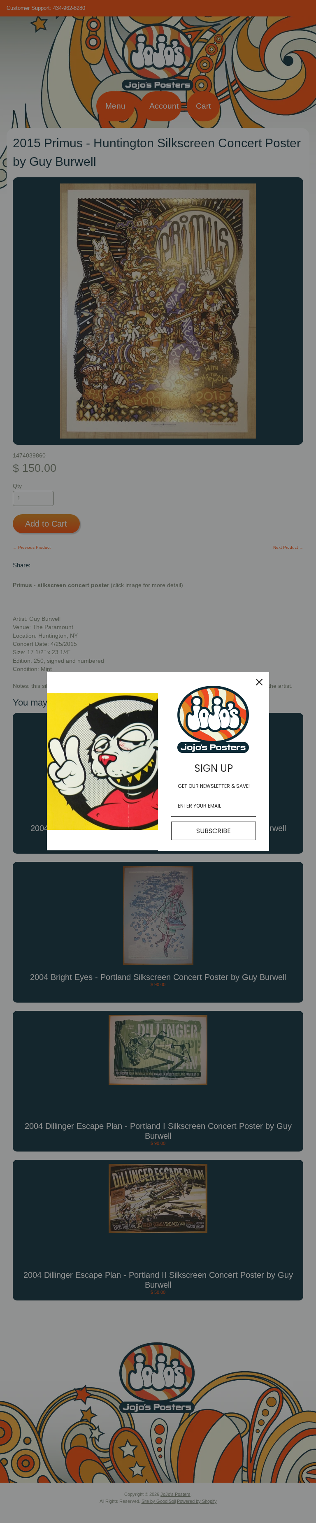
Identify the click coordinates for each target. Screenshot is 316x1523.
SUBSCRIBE (213, 831)
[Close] (259, 682)
